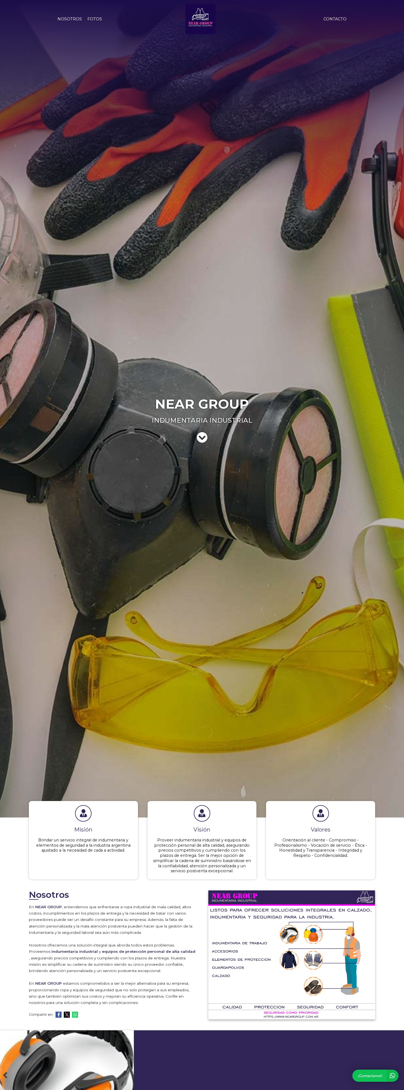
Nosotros (69, 18)
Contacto (335, 18)
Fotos (94, 18)
